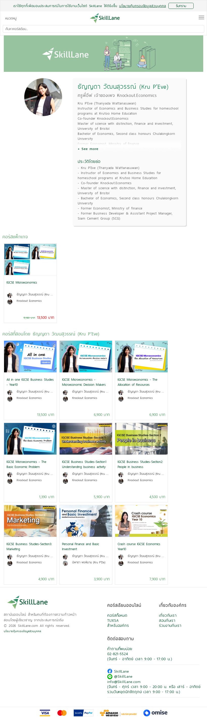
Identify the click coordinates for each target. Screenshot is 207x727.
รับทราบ (181, 6)
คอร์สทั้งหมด (117, 615)
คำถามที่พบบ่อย (119, 649)
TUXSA (113, 620)
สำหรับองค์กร (118, 625)
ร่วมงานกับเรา (170, 625)
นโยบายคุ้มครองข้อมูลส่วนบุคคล (22, 631)
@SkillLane (122, 676)
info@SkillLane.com (124, 681)
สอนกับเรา (167, 620)
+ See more (88, 149)
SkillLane (120, 671)
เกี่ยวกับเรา (168, 615)
